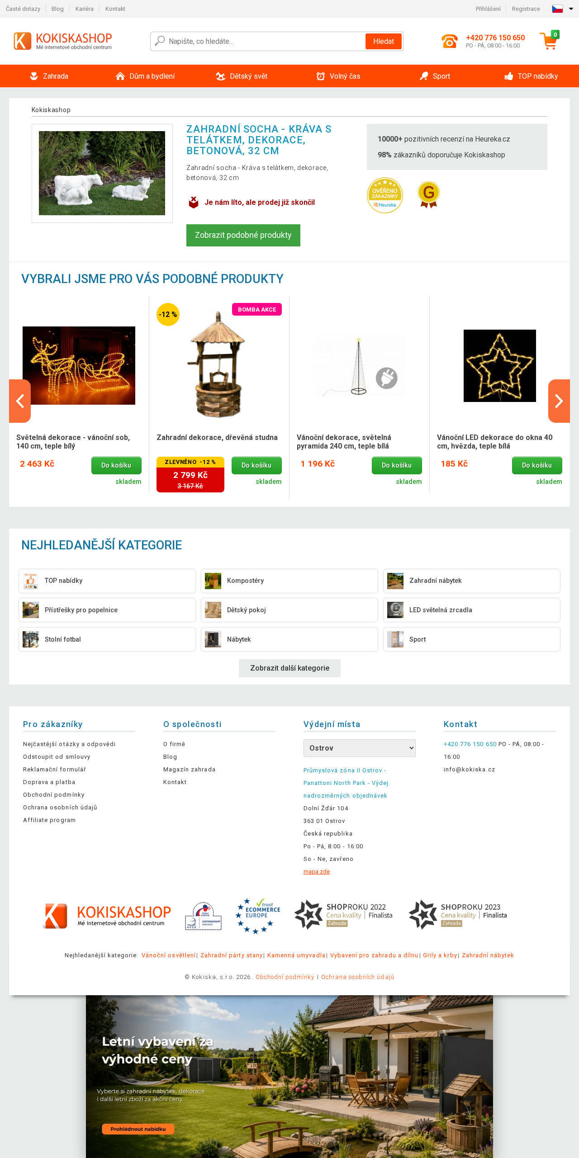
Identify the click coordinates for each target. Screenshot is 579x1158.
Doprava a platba (49, 782)
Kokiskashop (51, 109)
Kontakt (115, 8)
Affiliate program (49, 820)
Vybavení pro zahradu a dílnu (374, 955)
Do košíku (116, 465)
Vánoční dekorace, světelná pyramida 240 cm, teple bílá (344, 441)
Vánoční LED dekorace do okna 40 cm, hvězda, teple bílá (494, 441)
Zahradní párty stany (231, 955)
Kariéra (85, 8)
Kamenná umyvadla (296, 955)
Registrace (526, 8)
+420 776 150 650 (470, 744)
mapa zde (317, 871)
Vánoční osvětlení (169, 955)
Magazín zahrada (189, 769)
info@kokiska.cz (469, 769)
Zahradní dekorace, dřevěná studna (217, 437)
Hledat (383, 41)
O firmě (174, 744)
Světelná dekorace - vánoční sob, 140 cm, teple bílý (73, 441)
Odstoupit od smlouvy (56, 756)
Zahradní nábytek (488, 955)
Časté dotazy (23, 8)
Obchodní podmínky (54, 794)
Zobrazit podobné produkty (243, 235)
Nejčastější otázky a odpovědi (69, 744)
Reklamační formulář (54, 769)
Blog (58, 8)
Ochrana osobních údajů (60, 807)
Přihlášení (488, 8)
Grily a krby (440, 955)
